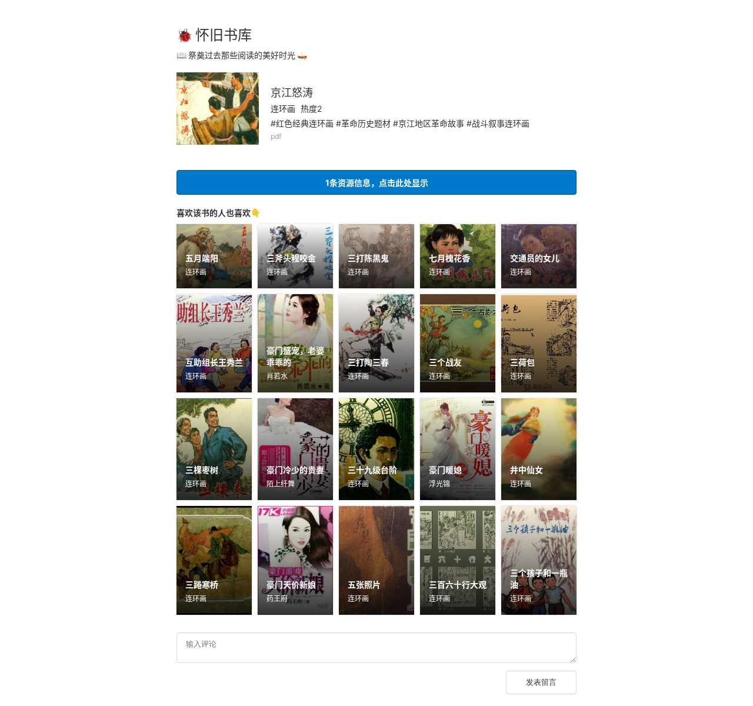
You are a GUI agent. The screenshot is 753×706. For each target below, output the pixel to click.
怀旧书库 (223, 35)
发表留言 (541, 682)
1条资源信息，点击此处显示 (376, 183)
